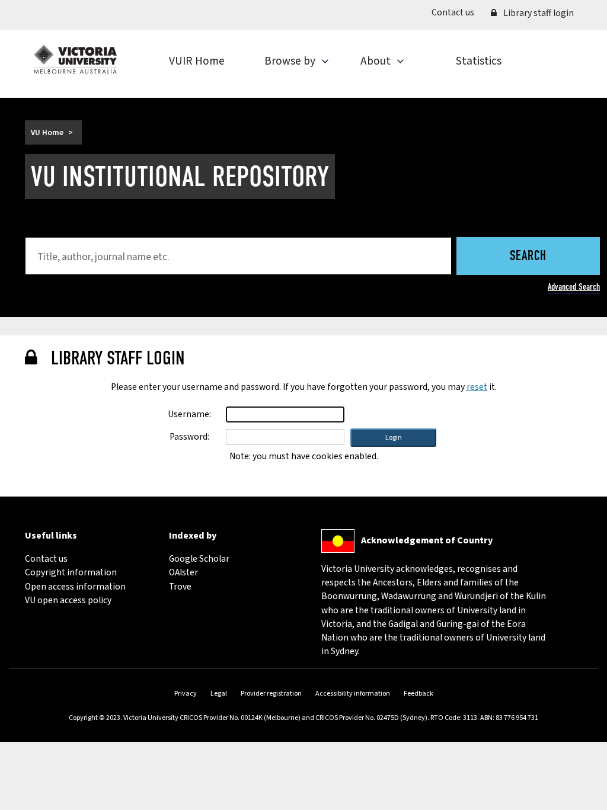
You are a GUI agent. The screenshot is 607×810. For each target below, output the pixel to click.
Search (528, 257)
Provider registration (271, 694)
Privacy (185, 694)
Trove (180, 586)
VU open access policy (68, 600)
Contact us (457, 12)
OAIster (183, 572)
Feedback (418, 694)
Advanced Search (574, 286)
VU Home (47, 132)
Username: (189, 414)
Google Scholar (199, 558)
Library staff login (537, 13)
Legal (218, 694)
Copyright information (71, 572)
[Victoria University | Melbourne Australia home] (75, 59)
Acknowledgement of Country (427, 540)
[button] (393, 437)
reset (477, 386)
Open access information (75, 586)
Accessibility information (352, 694)
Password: (189, 436)
